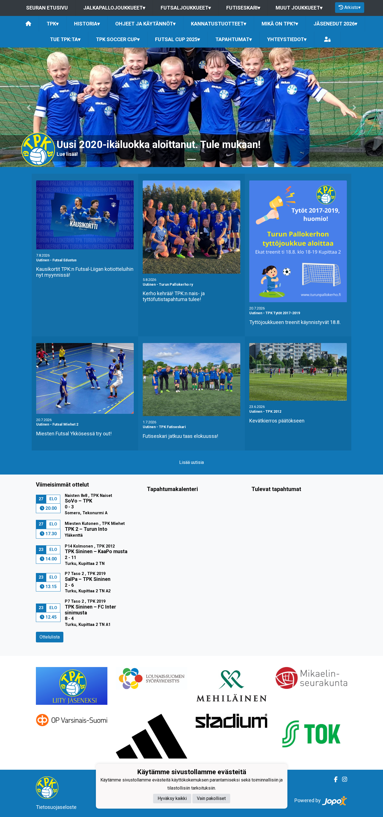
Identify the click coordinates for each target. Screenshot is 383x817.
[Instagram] (342, 779)
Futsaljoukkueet (186, 8)
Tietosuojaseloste (56, 807)
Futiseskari (243, 8)
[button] (28, 107)
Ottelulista (50, 637)
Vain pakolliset (211, 798)
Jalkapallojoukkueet (114, 8)
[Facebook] (333, 779)
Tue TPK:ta (65, 39)
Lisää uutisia (191, 462)
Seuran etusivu (47, 8)
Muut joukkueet (299, 8)
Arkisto (352, 7)
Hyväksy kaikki (172, 798)
